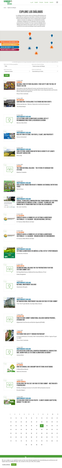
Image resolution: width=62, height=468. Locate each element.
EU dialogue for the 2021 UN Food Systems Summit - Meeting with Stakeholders (37, 384)
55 (26, 433)
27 (36, 422)
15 (26, 418)
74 (21, 441)
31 (57, 422)
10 (52, 414)
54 (21, 433)
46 (31, 429)
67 (36, 437)
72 (10, 441)
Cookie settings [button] (6, 464)
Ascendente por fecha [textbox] (37, 71)
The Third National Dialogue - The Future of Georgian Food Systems (35, 169)
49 (46, 429)
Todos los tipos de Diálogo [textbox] (38, 66)
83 (31, 444)
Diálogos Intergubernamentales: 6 (9, 44)
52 (10, 433)
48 (41, 429)
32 (10, 425)
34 (21, 425)
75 (26, 441)
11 (57, 414)
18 (41, 418)
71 (57, 437)
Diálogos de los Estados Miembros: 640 (9, 42)
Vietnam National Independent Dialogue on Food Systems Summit (37, 301)
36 (31, 425)
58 (41, 433)
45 (26, 429)
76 (31, 441)
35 (26, 425)
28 (41, 422)
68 (41, 437)
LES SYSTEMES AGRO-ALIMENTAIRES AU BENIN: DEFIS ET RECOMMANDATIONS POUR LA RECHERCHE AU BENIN (33, 119)
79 (46, 441)
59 (46, 433)
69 (46, 437)
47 (36, 429)
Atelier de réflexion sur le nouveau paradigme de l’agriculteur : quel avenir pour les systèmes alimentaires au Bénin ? (37, 352)
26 (31, 422)
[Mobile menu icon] (57, 2)
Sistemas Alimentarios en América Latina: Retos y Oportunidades (37, 251)
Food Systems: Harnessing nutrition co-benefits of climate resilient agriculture (36, 152)
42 (10, 429)
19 (46, 418)
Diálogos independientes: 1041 (7, 47)
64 (21, 437)
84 (36, 444)
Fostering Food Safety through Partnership (31, 334)
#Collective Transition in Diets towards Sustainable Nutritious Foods (37, 186)
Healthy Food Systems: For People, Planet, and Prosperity (35, 134)
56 (31, 433)
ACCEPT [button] (14, 464)
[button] (36, 48)
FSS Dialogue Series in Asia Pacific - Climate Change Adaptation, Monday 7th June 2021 (37, 401)
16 (31, 418)
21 (57, 418)
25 (26, 422)
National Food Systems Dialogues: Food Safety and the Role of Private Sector (36, 85)
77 (36, 441)
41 (57, 425)
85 (41, 444)
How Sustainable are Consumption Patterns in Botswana (35, 367)
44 (21, 429)
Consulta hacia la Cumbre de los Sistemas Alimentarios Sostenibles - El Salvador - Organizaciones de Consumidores (36, 235)
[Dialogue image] (9, 85)
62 (10, 437)
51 (57, 429)
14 (21, 418)
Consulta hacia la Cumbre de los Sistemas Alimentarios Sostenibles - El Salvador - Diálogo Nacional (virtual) (34, 218)
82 (26, 444)
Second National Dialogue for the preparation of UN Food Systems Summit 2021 (35, 269)
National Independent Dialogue (26, 284)
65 (26, 437)
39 (46, 425)
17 (36, 418)
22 (10, 422)
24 (21, 422)
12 (10, 418)
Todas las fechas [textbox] (8, 71)
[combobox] (17, 66)
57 (36, 433)
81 (57, 441)
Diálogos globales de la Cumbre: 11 (8, 49)
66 (31, 437)
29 (46, 422)
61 (57, 433)
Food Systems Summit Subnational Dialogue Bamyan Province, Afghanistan (36, 319)
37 (36, 425)
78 (41, 441)
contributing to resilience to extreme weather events (34, 102)
